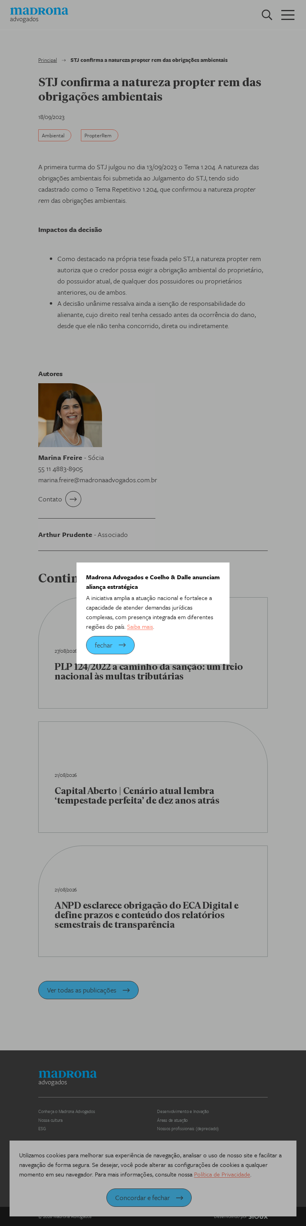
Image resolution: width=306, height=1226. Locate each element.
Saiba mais (140, 626)
